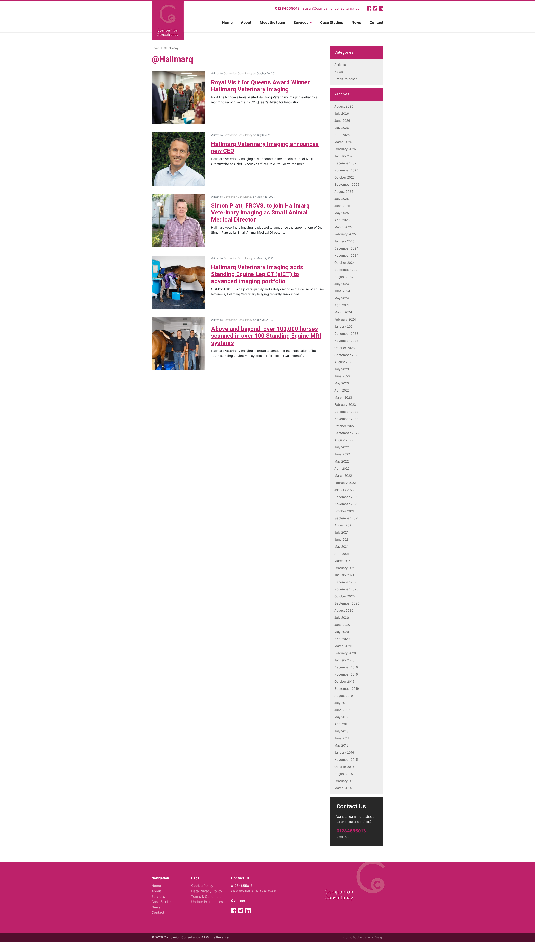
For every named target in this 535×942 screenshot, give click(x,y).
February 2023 (345, 405)
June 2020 (342, 625)
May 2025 (341, 213)
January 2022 (344, 490)
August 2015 (343, 774)
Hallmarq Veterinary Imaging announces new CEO (265, 148)
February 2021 (344, 568)
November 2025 (346, 170)
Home (227, 22)
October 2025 (344, 177)
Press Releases (345, 79)
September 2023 (346, 355)
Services (300, 22)
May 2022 (341, 461)
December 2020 (346, 582)
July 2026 (341, 113)
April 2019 (341, 724)
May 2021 (341, 547)
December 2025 (346, 163)
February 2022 (345, 483)
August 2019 (343, 696)
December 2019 (346, 667)
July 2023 (341, 369)
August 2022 (343, 440)
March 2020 (343, 646)
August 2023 (343, 362)
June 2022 (342, 454)
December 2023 (346, 334)
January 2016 (344, 752)
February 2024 (345, 319)
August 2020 (343, 610)
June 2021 (342, 539)
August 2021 (343, 525)
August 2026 (343, 106)
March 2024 (343, 312)
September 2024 (346, 270)
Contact (376, 22)
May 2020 (341, 632)
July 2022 (341, 447)
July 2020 (341, 618)
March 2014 (343, 788)
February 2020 (345, 653)
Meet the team (272, 22)
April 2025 (342, 220)
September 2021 (346, 518)
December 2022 (346, 412)
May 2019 (341, 717)
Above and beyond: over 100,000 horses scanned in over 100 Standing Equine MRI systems (266, 336)
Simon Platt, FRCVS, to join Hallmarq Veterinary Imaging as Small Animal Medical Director (260, 213)
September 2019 (346, 689)
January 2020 (344, 660)
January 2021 (344, 575)
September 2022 (346, 433)
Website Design (352, 937)
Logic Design (375, 937)
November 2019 (346, 674)
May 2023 (341, 383)
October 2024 (344, 263)
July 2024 (341, 284)
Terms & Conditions (206, 896)
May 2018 (341, 745)
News (356, 22)
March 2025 (343, 227)
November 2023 (346, 341)
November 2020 (346, 589)
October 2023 (344, 348)
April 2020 (342, 639)
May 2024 (341, 298)
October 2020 (344, 596)
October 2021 (344, 511)
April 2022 (342, 468)
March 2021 (343, 561)
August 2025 (343, 192)
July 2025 (341, 199)
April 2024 (342, 305)
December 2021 (346, 497)
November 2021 (346, 504)
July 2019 (341, 703)
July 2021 (341, 532)
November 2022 (346, 419)
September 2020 (346, 603)
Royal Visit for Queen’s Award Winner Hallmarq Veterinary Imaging (260, 86)
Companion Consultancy (238, 73)
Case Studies (331, 22)
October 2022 (344, 426)
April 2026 (342, 135)
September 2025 (346, 184)
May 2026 (341, 128)
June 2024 (342, 291)
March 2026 (343, 142)
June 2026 (342, 121)
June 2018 (342, 738)
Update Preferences (207, 902)
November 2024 (346, 255)
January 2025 (344, 241)
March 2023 (343, 397)
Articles (340, 65)
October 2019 (344, 681)
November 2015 (346, 760)
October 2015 (344, 767)
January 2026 (344, 156)
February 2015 (344, 781)
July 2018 (341, 731)
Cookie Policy (202, 886)
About (246, 22)
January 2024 (344, 326)
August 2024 (343, 277)
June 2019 (342, 710)
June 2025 (342, 206)
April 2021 (341, 554)
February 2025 (345, 234)
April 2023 (342, 390)
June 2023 (342, 376)
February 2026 (345, 149)
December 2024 (346, 248)
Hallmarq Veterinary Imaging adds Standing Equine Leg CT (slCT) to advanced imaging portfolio (257, 274)
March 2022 (343, 476)
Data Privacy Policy (206, 891)
